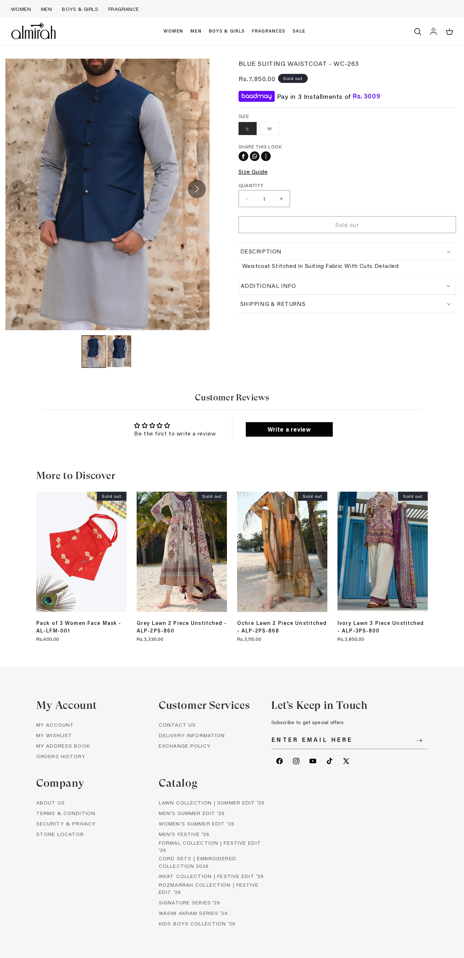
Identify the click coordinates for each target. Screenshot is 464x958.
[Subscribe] (419, 740)
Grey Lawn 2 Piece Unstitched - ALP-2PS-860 (182, 626)
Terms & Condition (65, 813)
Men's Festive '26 (184, 834)
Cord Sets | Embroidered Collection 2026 (197, 862)
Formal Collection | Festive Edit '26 (210, 846)
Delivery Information (192, 735)
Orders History (61, 756)
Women (21, 8)
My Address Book (63, 745)
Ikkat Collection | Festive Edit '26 (211, 876)
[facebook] (243, 156)
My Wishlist (54, 735)
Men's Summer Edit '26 (192, 813)
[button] (173, 31)
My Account (55, 724)
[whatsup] (255, 156)
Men (46, 8)
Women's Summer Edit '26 (197, 823)
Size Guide (253, 171)
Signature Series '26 (189, 902)
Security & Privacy (66, 823)
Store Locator (60, 834)
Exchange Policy (185, 745)
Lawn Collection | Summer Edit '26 (212, 802)
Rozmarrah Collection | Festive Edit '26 (209, 888)
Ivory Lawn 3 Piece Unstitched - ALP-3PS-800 (380, 626)
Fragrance (123, 8)
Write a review (289, 429)
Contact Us (177, 724)
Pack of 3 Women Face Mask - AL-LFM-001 (78, 626)
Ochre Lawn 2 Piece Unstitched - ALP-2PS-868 (282, 626)
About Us (50, 802)
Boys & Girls (80, 8)
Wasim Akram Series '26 (193, 912)
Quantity (251, 185)
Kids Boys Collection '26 (197, 923)
